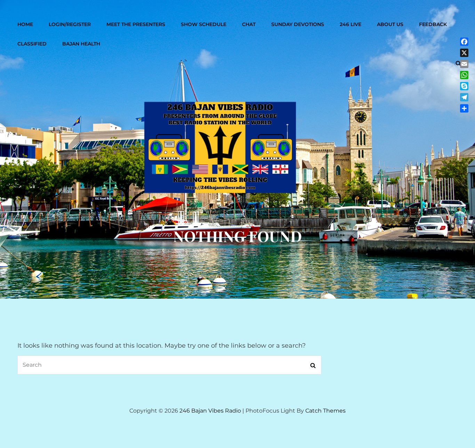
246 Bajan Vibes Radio (210, 410)
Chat (249, 24)
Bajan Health (81, 44)
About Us (390, 24)
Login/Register (70, 24)
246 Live (350, 24)
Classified (32, 44)
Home (25, 24)
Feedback (433, 24)
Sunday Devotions (297, 24)
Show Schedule (203, 24)
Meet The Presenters (135, 24)
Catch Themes (325, 410)
